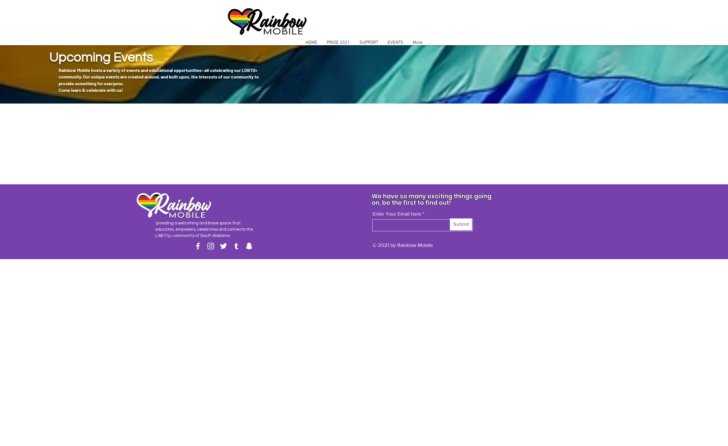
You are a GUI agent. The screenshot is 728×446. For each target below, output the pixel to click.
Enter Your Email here (397, 213)
